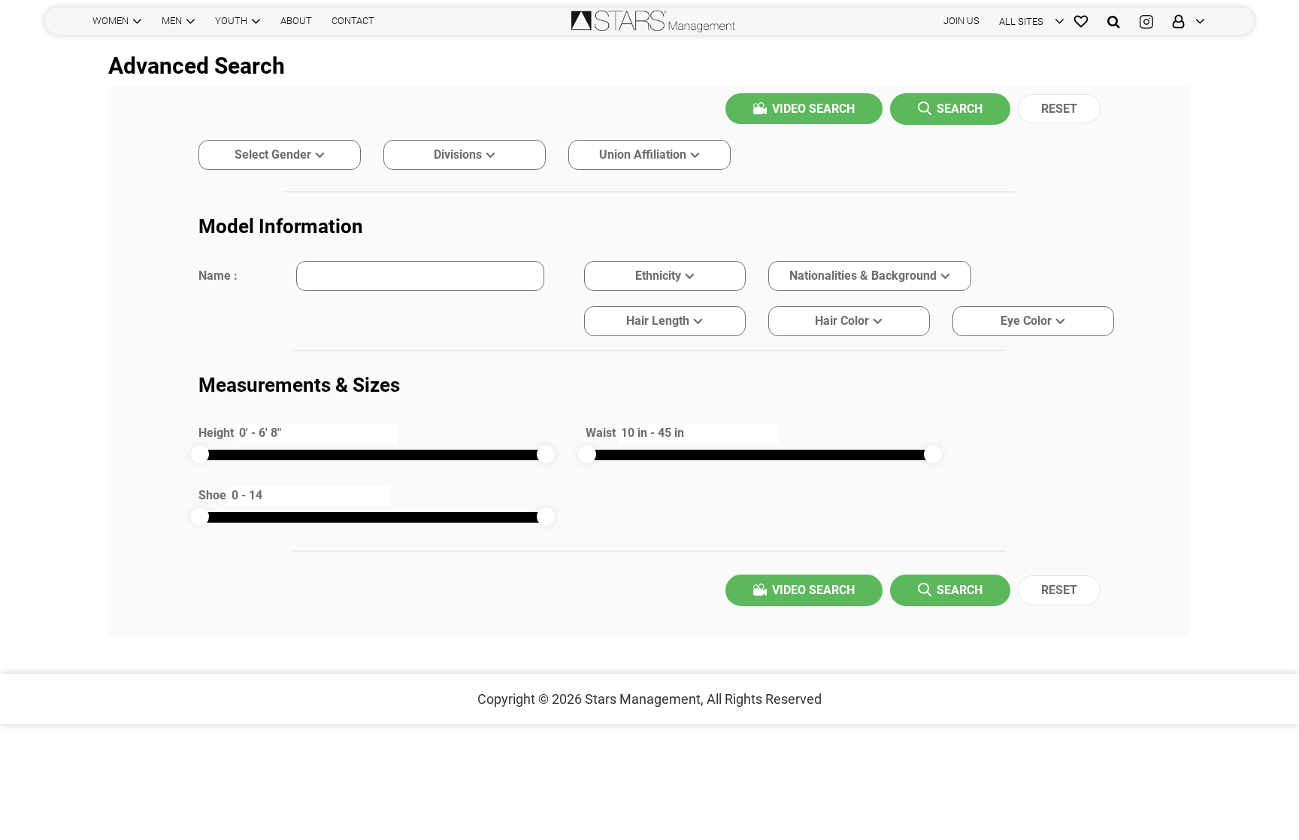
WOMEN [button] (110, 20)
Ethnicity (658, 275)
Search (960, 109)
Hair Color (842, 321)
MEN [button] (172, 20)
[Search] (1114, 21)
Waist (601, 433)
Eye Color (1026, 321)
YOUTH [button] (231, 20)
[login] (1184, 21)
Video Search (813, 109)
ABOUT (296, 20)
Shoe (212, 495)
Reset (1059, 109)
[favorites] (1081, 21)
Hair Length (657, 321)
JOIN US (961, 20)
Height (216, 433)
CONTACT (353, 20)
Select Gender (273, 154)
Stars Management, (644, 699)
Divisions (458, 154)
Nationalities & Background (863, 275)
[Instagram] (1146, 21)
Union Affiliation (642, 154)
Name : (218, 275)
